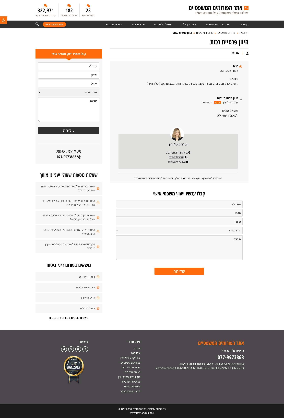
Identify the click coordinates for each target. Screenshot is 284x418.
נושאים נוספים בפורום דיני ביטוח (68, 318)
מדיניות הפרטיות (131, 381)
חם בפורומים (138, 24)
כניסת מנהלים (132, 372)
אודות (137, 348)
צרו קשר (135, 353)
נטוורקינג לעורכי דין (129, 377)
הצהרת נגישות (132, 386)
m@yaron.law (176, 162)
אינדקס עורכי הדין (130, 358)
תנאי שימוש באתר (130, 391)
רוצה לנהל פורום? (163, 24)
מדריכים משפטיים (130, 362)
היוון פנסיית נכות (182, 33)
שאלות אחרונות (114, 24)
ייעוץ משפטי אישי (54, 24)
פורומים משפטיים (226, 33)
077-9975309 (176, 157)
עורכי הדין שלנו (189, 24)
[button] (3, 20)
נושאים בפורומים (131, 367)
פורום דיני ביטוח (204, 33)
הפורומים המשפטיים (219, 24)
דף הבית (243, 24)
